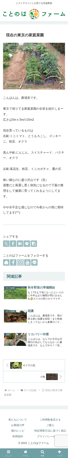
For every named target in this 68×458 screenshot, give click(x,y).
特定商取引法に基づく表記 (50, 430)
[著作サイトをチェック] (6, 262)
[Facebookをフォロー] (13, 262)
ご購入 (50, 425)
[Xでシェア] (6, 243)
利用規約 (17, 436)
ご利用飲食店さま (50, 419)
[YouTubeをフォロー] (27, 262)
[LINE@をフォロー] (34, 262)
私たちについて (17, 419)
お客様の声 (17, 425)
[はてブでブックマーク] (20, 243)
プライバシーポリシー (50, 436)
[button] (34, 243)
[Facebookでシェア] (13, 243)
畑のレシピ (17, 430)
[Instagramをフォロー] (20, 262)
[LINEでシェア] (27, 243)
